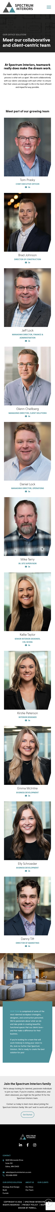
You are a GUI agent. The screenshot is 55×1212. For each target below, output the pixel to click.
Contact (7, 1155)
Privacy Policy (30, 1205)
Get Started (27, 1115)
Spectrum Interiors (18, 7)
